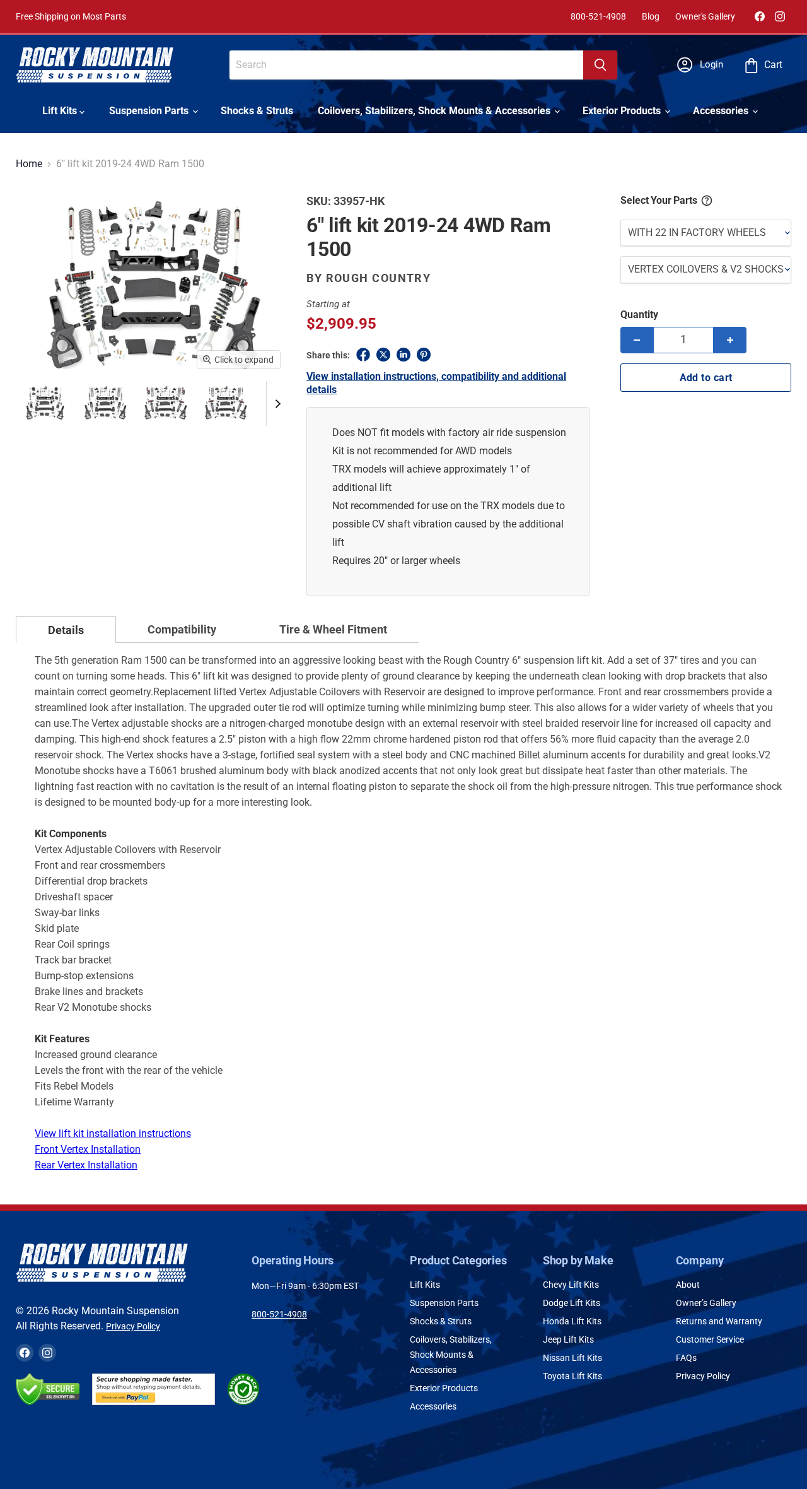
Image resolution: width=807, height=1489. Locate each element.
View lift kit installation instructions (113, 1133)
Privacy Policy (133, 1326)
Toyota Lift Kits (572, 1376)
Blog (650, 16)
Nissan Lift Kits (572, 1358)
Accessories (722, 111)
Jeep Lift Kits (568, 1339)
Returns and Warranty (719, 1321)
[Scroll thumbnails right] (276, 403)
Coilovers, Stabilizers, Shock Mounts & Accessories (435, 111)
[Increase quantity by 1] (730, 340)
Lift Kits (60, 111)
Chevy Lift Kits (571, 1285)
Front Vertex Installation (88, 1149)
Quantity (639, 315)
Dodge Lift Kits (571, 1303)
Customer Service (710, 1339)
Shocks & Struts (257, 111)
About (688, 1285)
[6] (44, 403)
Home (29, 164)
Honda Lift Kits (572, 1321)
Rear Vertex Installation (86, 1165)
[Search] (600, 64)
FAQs (686, 1358)
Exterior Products (623, 111)
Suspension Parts (150, 111)
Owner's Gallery (705, 16)
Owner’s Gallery (706, 1303)
